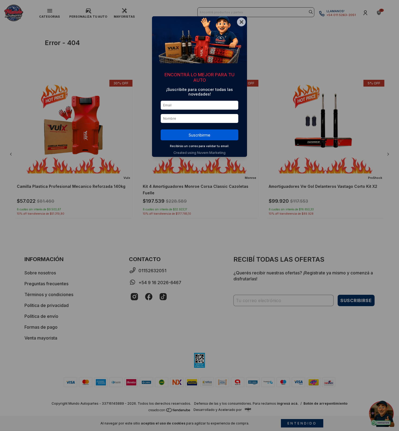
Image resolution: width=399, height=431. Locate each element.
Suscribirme (199, 135)
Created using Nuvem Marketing (199, 153)
